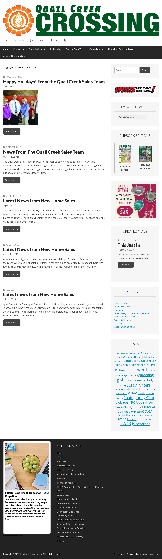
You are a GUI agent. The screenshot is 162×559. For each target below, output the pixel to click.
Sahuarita (118, 310)
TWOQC (128, 423)
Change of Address (66, 482)
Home (60, 452)
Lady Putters (139, 385)
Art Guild (136, 354)
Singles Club (124, 414)
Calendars (94, 49)
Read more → (12, 131)
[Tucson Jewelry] (135, 201)
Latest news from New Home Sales (38, 294)
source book (137, 414)
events (142, 370)
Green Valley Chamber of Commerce (131, 313)
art (118, 353)
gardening (146, 375)
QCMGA (148, 407)
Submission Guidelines (68, 511)
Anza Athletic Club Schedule (70, 474)
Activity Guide (63, 461)
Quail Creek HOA (122, 306)
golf (121, 380)
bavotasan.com (151, 554)
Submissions (35, 49)
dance (141, 365)
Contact (17, 49)
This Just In (129, 245)
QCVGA (147, 411)
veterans (143, 424)
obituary (119, 398)
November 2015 (14, 77)
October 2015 (13, 147)
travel (131, 418)
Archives (118, 323)
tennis (122, 419)
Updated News (128, 240)
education (130, 371)
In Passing (55, 49)
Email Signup (63, 494)
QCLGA (136, 406)
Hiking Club (142, 380)
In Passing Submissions (68, 515)
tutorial (149, 419)
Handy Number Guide (67, 499)
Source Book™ (74, 49)
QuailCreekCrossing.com (30, 554)
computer (118, 361)
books (150, 357)
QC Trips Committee (130, 411)
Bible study (147, 353)
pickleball (123, 402)
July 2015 (11, 289)
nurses (150, 393)
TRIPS (141, 419)
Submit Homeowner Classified (71, 528)
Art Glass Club (126, 354)
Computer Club (134, 361)
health (130, 380)
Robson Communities (13, 56)
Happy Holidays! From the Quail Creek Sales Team (54, 81)
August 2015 (12, 244)
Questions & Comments (68, 503)
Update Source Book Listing (70, 536)
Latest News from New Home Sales (39, 200)
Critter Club (129, 365)
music (141, 393)
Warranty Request (122, 320)
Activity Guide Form (66, 465)
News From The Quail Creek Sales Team (43, 152)
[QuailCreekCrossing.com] (81, 18)
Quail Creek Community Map (70, 519)
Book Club (140, 357)
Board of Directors (125, 357)
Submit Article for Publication (70, 523)
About (5, 49)
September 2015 (14, 196)
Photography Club (139, 397)
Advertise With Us (122, 303)
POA (134, 402)
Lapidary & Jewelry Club (129, 389)
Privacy (60, 541)
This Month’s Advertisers (120, 49)
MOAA (132, 393)
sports (148, 414)
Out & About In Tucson (125, 316)
